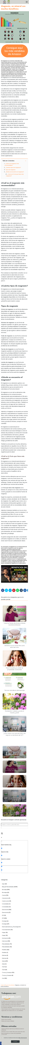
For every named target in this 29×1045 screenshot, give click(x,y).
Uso (3, 978)
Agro (3, 884)
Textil (3, 966)
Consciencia (5, 898)
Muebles (4, 949)
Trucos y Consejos (6, 972)
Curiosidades (5, 904)
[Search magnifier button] (2, 833)
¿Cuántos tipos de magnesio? (13, 167)
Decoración (5, 909)
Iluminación (5, 938)
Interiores (4, 941)
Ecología (4, 921)
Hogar (3, 932)
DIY (3, 915)
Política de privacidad (6, 1019)
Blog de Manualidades (8, 886)
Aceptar (15, 1041)
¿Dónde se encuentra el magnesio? (15, 172)
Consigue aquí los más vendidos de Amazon (14, 51)
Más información (22, 1037)
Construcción (5, 901)
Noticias (4, 955)
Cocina (4, 895)
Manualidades (5, 944)
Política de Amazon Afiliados (7, 1021)
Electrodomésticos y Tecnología (10, 926)
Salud (3, 961)
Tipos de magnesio (10, 169)
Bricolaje (4, 889)
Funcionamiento (6, 929)
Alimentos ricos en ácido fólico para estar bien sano (13, 1031)
